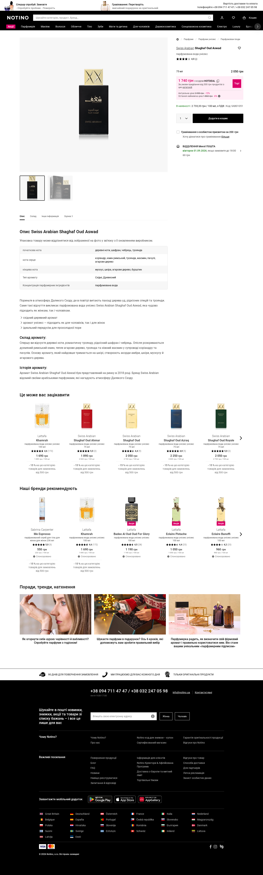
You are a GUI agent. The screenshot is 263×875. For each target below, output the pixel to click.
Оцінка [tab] (68, 216)
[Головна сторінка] (177, 39)
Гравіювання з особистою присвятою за (209, 132)
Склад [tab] (33, 216)
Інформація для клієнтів (151, 757)
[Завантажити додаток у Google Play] (100, 799)
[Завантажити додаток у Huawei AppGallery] (150, 799)
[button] (94, 104)
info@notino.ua (181, 692)
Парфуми (188, 39)
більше (225, 136)
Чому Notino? (98, 737)
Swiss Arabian (185, 48)
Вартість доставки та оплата (240, 3)
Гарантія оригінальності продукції (203, 737)
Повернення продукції (103, 757)
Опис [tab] (22, 216)
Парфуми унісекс (207, 39)
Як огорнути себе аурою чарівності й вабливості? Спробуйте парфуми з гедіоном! (55, 640)
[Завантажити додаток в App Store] (125, 799)
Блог (93, 762)
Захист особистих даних (197, 778)
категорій (187, 87)
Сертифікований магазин (151, 742)
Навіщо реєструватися (104, 778)
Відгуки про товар (193, 757)
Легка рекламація (193, 773)
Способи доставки (194, 762)
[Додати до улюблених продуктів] (239, 48)
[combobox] (183, 118)
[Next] (240, 438)
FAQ (93, 767)
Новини (95, 773)
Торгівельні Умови (147, 780)
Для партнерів (191, 767)
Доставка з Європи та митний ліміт (154, 773)
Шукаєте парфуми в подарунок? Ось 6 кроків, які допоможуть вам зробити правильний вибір (130, 640)
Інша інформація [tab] (50, 216)
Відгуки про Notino (194, 742)
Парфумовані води (230, 39)
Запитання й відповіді (103, 783)
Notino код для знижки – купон (155, 737)
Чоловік (182, 716)
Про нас (95, 742)
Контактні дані (203, 692)
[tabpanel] (94, 309)
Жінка (166, 716)
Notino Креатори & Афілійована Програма (155, 764)
